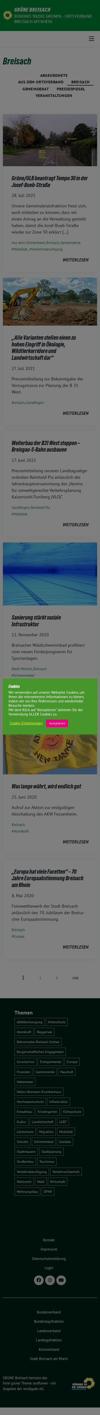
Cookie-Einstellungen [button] (26, 723)
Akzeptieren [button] (57, 723)
